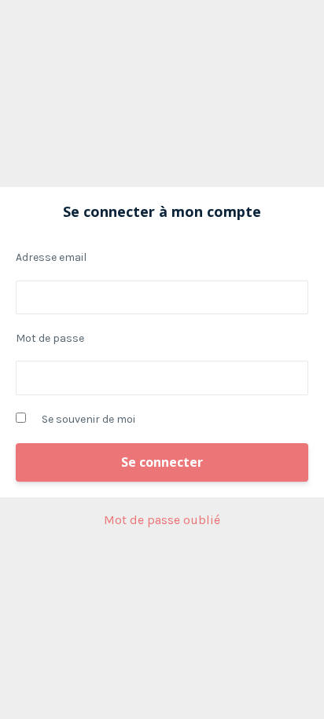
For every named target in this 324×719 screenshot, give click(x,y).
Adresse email (51, 257)
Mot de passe (50, 338)
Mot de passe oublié (162, 519)
